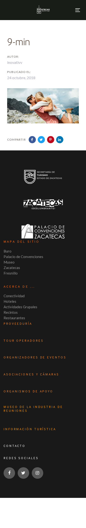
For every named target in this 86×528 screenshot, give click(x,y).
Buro (7, 251)
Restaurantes (14, 318)
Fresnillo (11, 273)
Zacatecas (12, 267)
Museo (9, 262)
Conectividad (14, 296)
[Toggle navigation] (77, 10)
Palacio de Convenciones (23, 256)
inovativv (14, 62)
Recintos (11, 312)
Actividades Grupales (20, 307)
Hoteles (10, 301)
